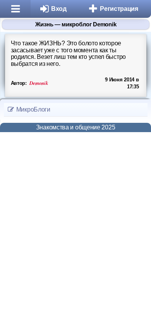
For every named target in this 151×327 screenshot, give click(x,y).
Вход (59, 8)
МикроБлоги (32, 109)
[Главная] (15, 9)
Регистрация (119, 8)
